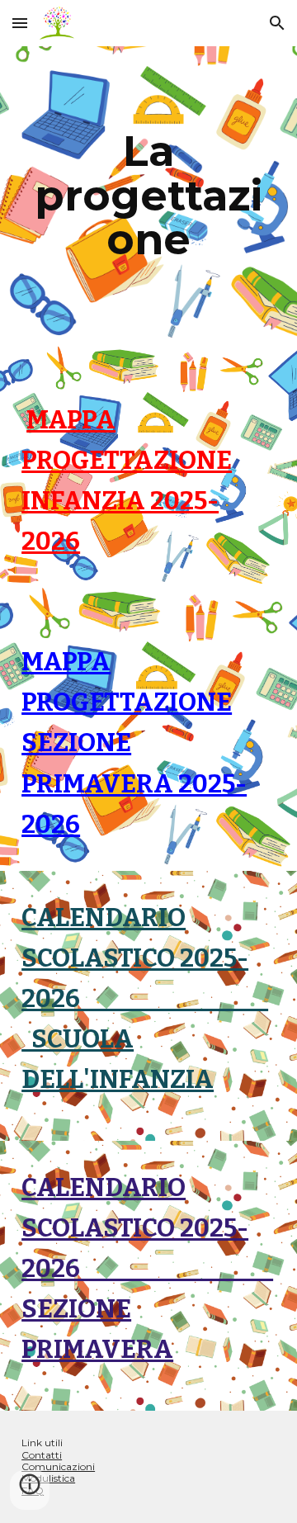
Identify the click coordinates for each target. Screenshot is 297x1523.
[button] (20, 22)
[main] (148, 196)
